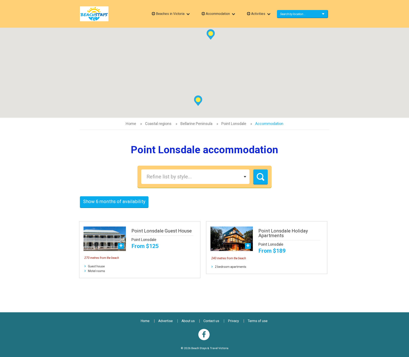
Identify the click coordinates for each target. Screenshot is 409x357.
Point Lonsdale (233, 123)
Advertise (165, 321)
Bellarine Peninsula (196, 123)
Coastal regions (158, 123)
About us (188, 321)
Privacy (233, 321)
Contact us (211, 321)
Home (131, 123)
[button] (198, 100)
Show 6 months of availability (114, 201)
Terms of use (258, 321)
